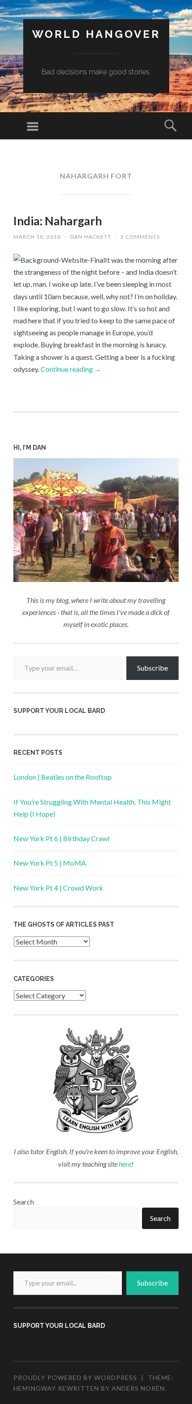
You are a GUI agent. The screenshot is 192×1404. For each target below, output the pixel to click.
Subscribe (152, 667)
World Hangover (96, 34)
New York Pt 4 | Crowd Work (58, 887)
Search (23, 1201)
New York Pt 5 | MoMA (49, 863)
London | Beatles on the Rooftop (62, 777)
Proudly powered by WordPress (75, 1377)
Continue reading (71, 369)
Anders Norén (138, 1388)
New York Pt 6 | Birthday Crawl (61, 838)
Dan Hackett (90, 236)
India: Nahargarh (57, 221)
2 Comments (140, 236)
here (125, 1164)
